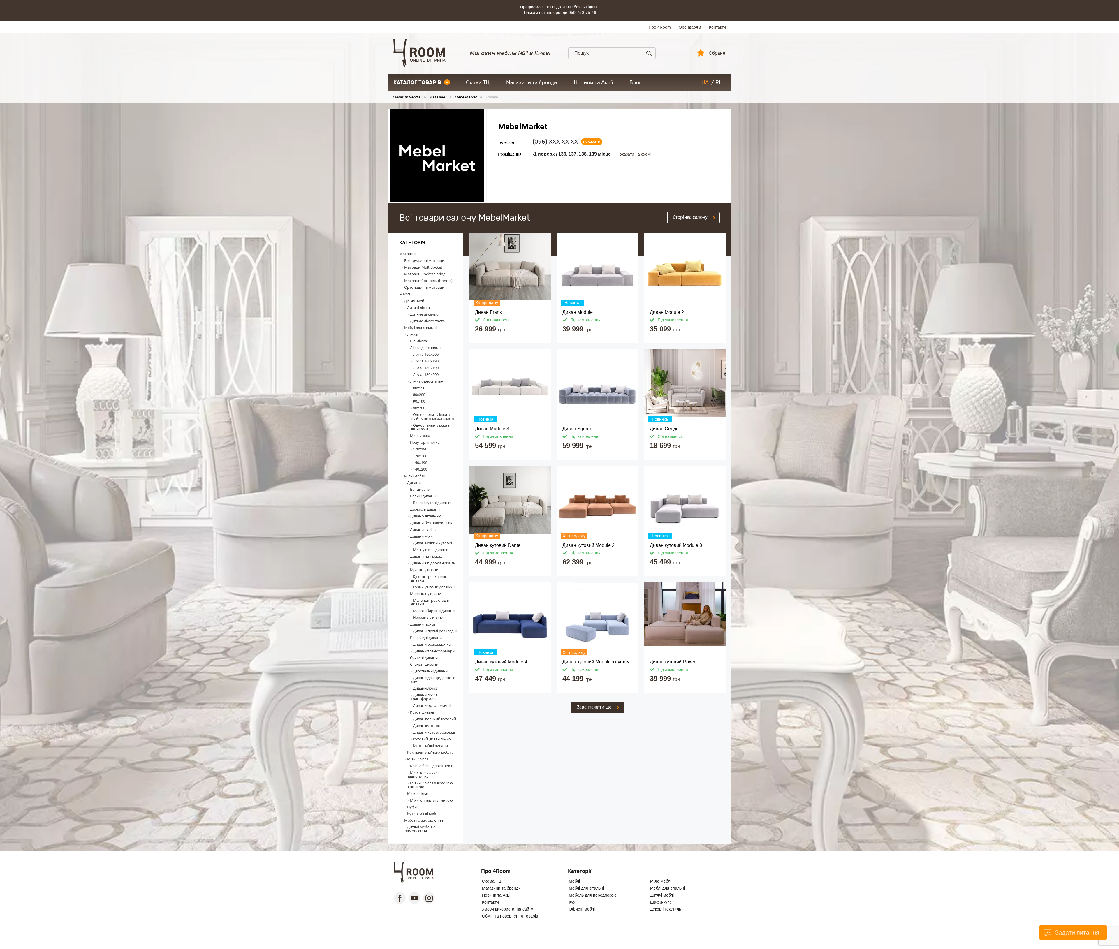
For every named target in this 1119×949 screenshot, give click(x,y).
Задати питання (1076, 932)
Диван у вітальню (426, 516)
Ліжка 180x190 (426, 367)
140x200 (420, 469)
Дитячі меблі (415, 300)
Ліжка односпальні (427, 381)
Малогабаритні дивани (434, 610)
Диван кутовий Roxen (673, 661)
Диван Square (577, 428)
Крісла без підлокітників (431, 765)
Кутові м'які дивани (430, 745)
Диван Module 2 (667, 312)
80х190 (419, 387)
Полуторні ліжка (424, 442)
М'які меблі (414, 475)
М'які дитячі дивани (430, 549)
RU (719, 82)
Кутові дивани (422, 712)
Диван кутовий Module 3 (676, 545)
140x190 (420, 462)
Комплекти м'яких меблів (430, 752)
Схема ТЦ (478, 82)
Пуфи (412, 806)
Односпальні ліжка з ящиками (430, 427)
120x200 (420, 455)
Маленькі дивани (425, 593)
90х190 (419, 401)
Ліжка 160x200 (426, 354)
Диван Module (577, 312)
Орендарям (690, 27)
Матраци (407, 253)
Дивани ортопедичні (432, 705)
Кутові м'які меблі (423, 813)
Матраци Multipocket (423, 267)
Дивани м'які (421, 536)
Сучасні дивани (424, 657)
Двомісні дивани (425, 509)
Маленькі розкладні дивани (430, 602)
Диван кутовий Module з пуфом (596, 661)
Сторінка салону (690, 217)
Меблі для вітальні (586, 888)
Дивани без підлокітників (432, 522)
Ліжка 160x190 (426, 361)
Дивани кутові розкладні (435, 732)
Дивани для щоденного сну (433, 679)
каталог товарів (417, 82)
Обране (717, 53)
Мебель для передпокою (593, 895)
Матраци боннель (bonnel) (428, 280)
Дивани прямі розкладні (435, 630)
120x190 (420, 449)
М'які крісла (417, 759)
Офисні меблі (582, 909)
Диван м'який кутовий (433, 542)
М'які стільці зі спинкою (431, 800)
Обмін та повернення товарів (510, 916)
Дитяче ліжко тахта (427, 320)
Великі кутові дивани (432, 502)
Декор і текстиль (665, 909)
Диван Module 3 (492, 428)
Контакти (717, 27)
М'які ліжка (420, 435)
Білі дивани (420, 489)
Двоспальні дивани (430, 671)
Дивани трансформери (434, 651)
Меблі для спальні (420, 327)
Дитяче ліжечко (424, 314)
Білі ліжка (418, 341)
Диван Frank (488, 312)
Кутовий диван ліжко (432, 739)
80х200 (419, 394)
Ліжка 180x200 (426, 374)
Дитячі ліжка (418, 307)
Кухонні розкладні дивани (428, 578)
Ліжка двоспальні (425, 347)
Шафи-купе (661, 902)
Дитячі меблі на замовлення (420, 828)
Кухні (573, 902)
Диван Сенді (663, 428)
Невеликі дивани (428, 617)
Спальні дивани (424, 664)
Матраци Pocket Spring (424, 274)
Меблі (404, 294)
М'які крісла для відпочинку (423, 774)
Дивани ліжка (425, 688)
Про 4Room (660, 27)
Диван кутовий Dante (497, 545)
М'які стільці (418, 793)
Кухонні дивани (424, 569)
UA (705, 82)
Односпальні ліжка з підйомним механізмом (432, 416)
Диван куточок (426, 725)
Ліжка (412, 334)
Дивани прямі (422, 624)
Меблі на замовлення (423, 820)
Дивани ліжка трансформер (424, 696)
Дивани (414, 482)
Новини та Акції (593, 82)
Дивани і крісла (423, 529)
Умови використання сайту (507, 909)
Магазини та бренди (531, 82)
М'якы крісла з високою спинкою (430, 784)
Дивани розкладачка (432, 644)
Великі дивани (423, 496)
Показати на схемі (634, 154)
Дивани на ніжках (426, 556)
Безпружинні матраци (424, 260)
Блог (635, 82)
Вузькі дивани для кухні (434, 586)
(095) (555, 141)
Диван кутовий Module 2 (588, 545)
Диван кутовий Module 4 (501, 661)
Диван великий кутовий (434, 718)
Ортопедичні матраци (424, 287)
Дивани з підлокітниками (432, 563)
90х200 (419, 408)
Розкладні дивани (426, 637)
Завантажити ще (594, 707)
